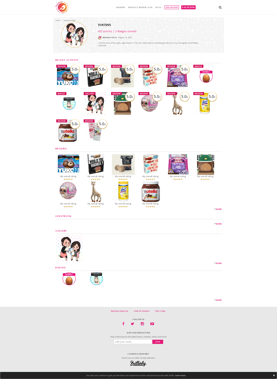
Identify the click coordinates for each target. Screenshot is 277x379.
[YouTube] (152, 324)
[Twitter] (132, 324)
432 (105, 31)
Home (57, 20)
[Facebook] (123, 324)
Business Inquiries (119, 311)
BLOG (159, 7)
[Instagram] (142, 324)
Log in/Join (188, 7)
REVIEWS (120, 7)
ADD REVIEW (171, 7)
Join (157, 342)
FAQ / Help (160, 311)
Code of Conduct (142, 311)
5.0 (75, 69)
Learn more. (180, 375)
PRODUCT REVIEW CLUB (140, 7)
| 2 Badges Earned (124, 31)
